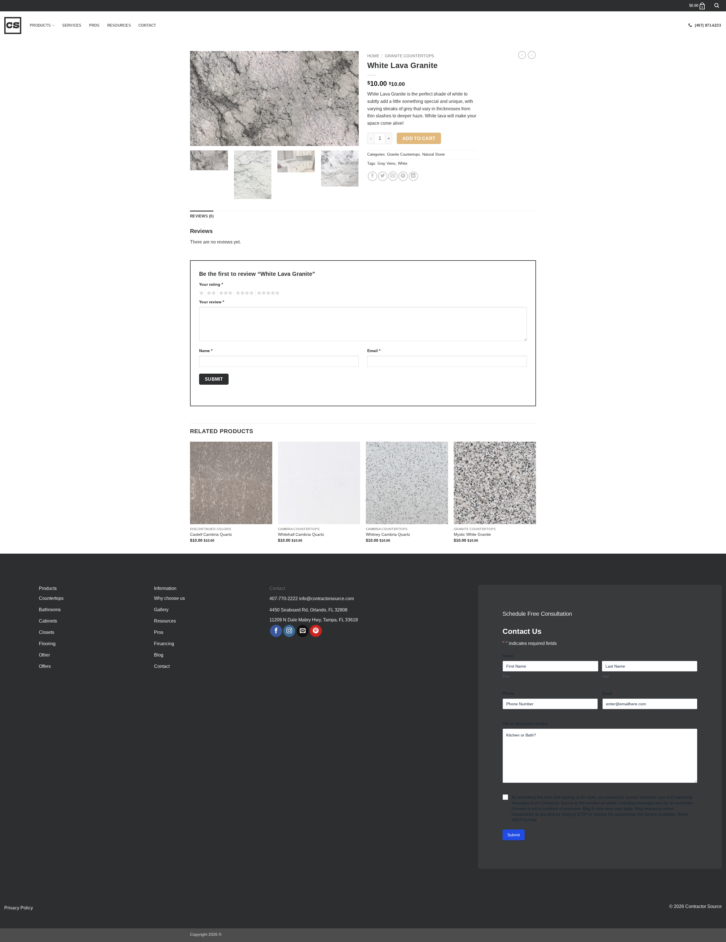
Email (373, 350)
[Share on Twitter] (382, 176)
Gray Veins (386, 163)
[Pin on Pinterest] (403, 176)
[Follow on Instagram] (289, 631)
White (402, 163)
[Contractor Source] (12, 25)
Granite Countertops (409, 56)
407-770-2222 (283, 598)
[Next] (348, 98)
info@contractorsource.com (326, 598)
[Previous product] (532, 55)
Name (205, 350)
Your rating (211, 284)
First (506, 676)
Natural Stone (433, 154)
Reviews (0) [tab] (202, 216)
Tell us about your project (525, 723)
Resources (119, 25)
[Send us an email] (303, 631)
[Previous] (200, 98)
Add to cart (419, 138)
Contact (147, 25)
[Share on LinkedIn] (413, 176)
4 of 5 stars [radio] (244, 293)
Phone (510, 693)
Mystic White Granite (472, 534)
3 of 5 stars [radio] (225, 293)
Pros (94, 25)
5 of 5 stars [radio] (267, 293)
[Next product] (522, 55)
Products (40, 25)
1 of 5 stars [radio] (201, 293)
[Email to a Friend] (393, 176)
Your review (211, 302)
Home (373, 56)
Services (72, 25)
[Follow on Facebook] (276, 631)
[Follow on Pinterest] (316, 631)
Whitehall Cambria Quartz (301, 534)
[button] (716, 5)
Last (605, 676)
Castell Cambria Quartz (211, 534)
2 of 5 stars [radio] (210, 293)
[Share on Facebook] (372, 176)
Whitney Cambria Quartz (388, 534)
